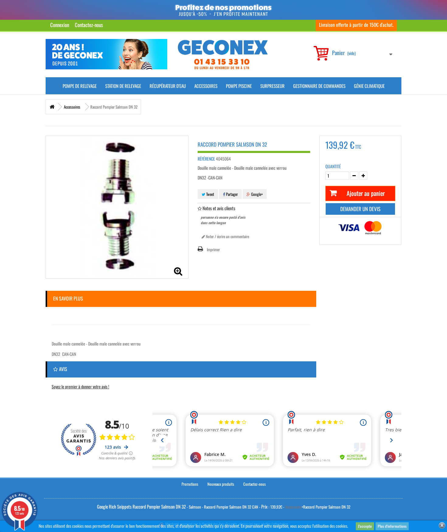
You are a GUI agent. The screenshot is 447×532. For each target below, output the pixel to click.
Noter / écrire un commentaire (227, 236)
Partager (231, 194)
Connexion (59, 25)
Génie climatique (369, 85)
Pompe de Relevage (80, 85)
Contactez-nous (89, 25)
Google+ (256, 194)
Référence (206, 159)
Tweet (209, 194)
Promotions (190, 484)
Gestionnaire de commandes (319, 85)
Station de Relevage (123, 85)
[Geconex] (223, 54)
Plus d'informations (392, 526)
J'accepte (365, 526)
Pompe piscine (239, 85)
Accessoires (205, 85)
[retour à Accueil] (52, 107)
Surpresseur (272, 85)
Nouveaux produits (220, 484)
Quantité (333, 166)
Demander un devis (360, 209)
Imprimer (213, 249)
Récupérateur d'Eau (168, 85)
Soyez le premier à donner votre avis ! (80, 386)
